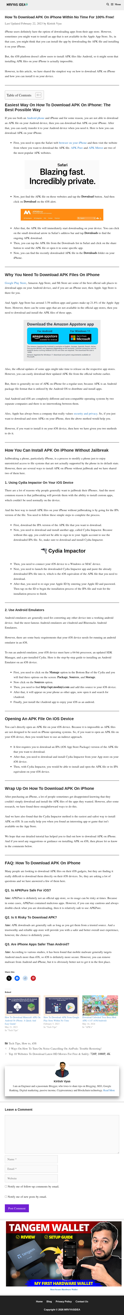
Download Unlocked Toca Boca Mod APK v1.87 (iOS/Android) (99, 1019)
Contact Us (82, 1301)
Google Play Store (15, 283)
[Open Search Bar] (107, 4)
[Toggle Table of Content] (37, 95)
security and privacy (85, 413)
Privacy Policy (64, 1301)
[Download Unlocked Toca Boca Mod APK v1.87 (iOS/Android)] (100, 1005)
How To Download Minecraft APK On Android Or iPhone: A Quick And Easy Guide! (22, 1020)
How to (26, 1043)
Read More (109, 1090)
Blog (49, 1301)
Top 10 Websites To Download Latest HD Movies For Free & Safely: (59, 1054)
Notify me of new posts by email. (27, 1196)
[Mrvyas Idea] (17, 4)
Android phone (35, 118)
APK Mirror (95, 148)
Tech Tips (14, 1043)
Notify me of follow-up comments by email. (33, 1186)
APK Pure (77, 148)
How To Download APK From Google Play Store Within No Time (61, 1019)
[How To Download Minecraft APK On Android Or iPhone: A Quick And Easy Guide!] (22, 1005)
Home (39, 1301)
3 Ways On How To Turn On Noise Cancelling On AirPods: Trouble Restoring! (55, 1048)
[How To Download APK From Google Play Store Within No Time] (61, 1005)
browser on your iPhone (73, 143)
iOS (34, 1043)
